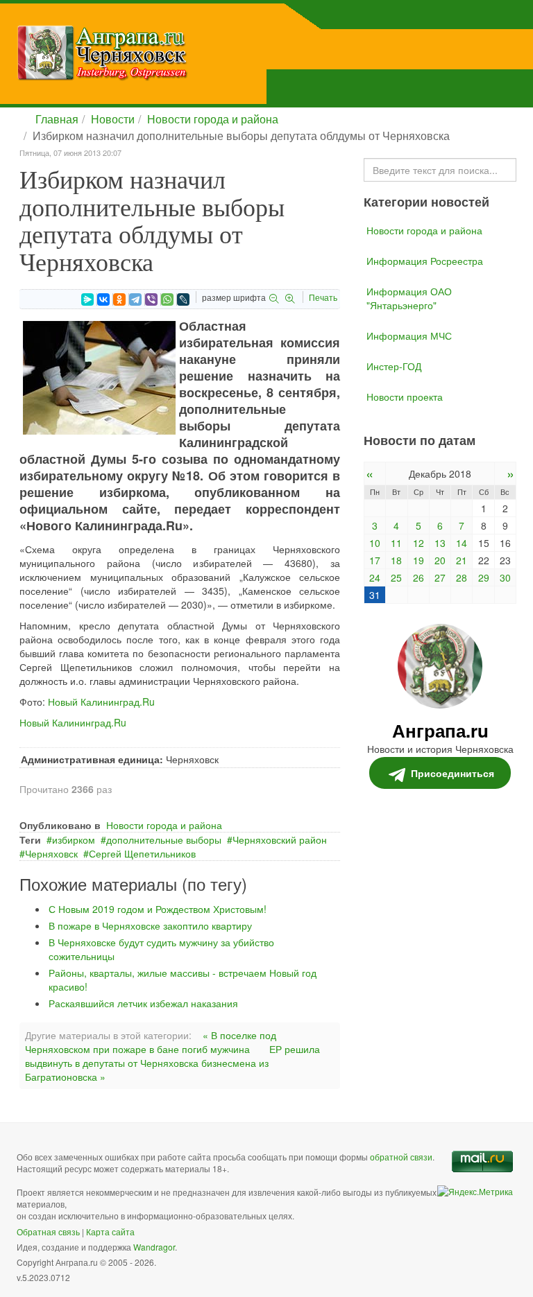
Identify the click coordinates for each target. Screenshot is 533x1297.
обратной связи (401, 1157)
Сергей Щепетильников (142, 853)
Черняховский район (279, 839)
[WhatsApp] (167, 299)
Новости (113, 119)
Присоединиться (452, 773)
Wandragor (154, 1247)
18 (396, 560)
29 (483, 577)
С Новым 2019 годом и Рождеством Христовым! (157, 909)
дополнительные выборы (163, 839)
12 (418, 543)
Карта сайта (110, 1231)
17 (374, 560)
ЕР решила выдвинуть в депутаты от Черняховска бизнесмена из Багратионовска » (172, 1062)
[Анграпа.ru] (172, 52)
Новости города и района (212, 119)
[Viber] (151, 299)
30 (505, 577)
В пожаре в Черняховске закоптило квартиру (150, 925)
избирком (73, 839)
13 (440, 543)
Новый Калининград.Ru (101, 701)
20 (440, 560)
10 (374, 543)
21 (461, 560)
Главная (56, 119)
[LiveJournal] (183, 299)
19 (418, 560)
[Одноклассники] (119, 299)
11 (396, 543)
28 (461, 577)
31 (374, 595)
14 (461, 543)
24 (374, 577)
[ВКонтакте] (103, 299)
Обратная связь (48, 1231)
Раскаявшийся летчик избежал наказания (143, 1003)
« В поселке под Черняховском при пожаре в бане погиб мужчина (150, 1042)
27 (440, 577)
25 (396, 577)
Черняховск (51, 853)
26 (418, 577)
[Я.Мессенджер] (87, 299)
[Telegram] (135, 299)
